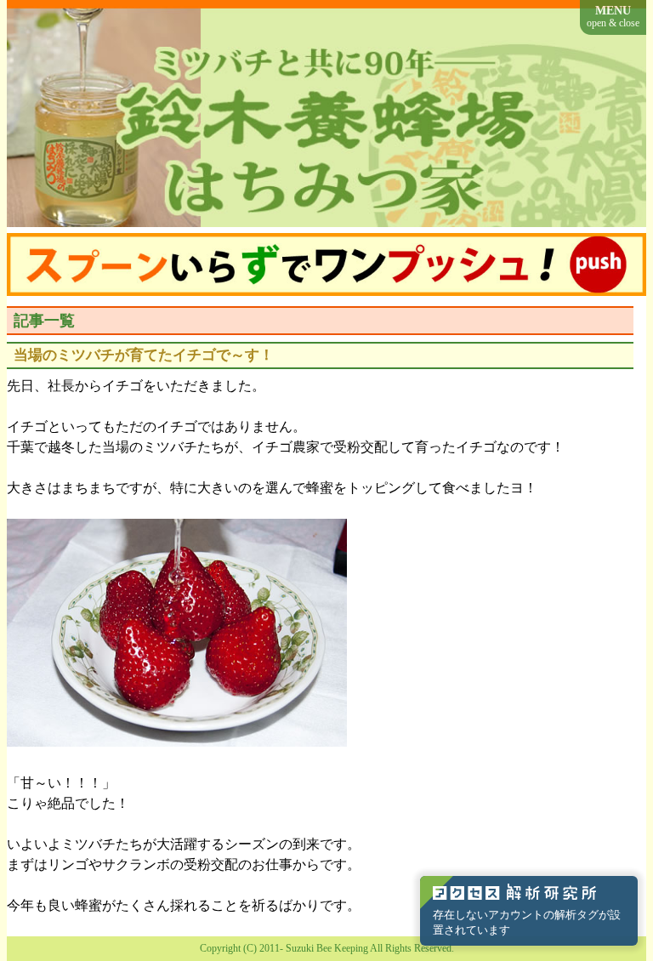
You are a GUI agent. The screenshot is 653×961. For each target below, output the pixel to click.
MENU (613, 16)
